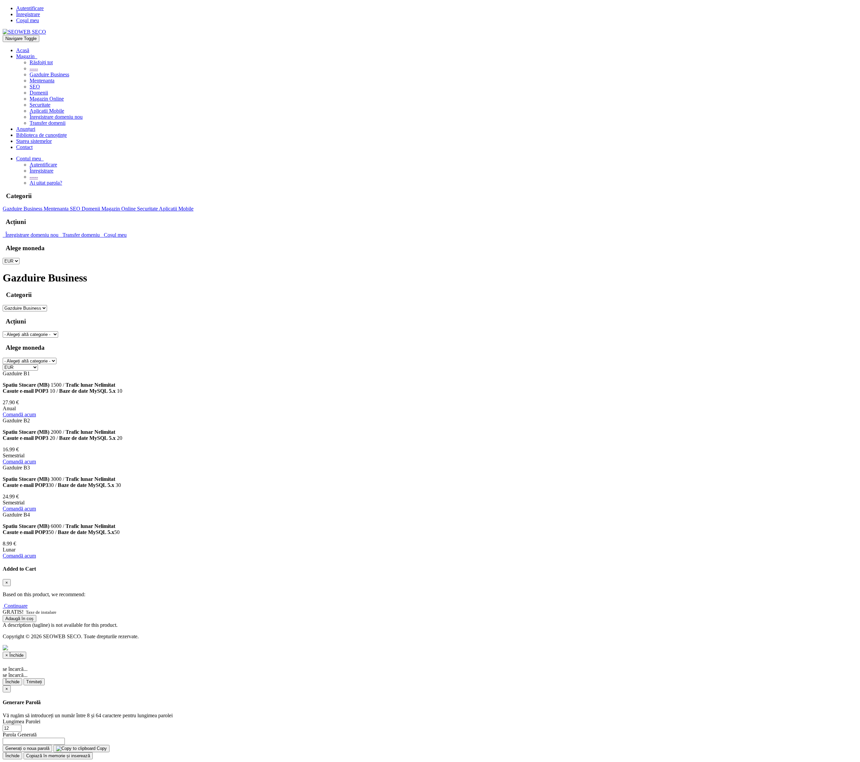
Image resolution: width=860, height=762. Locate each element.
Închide (12, 681)
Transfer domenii (48, 123)
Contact (24, 147)
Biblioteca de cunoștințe (41, 135)
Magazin (26, 56)
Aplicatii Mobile (47, 111)
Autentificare (30, 8)
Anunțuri (25, 129)
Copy (101, 748)
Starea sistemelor (34, 141)
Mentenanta (42, 80)
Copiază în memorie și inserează (58, 755)
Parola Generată (20, 734)
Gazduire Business (49, 74)
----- (34, 68)
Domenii (39, 93)
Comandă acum (19, 414)
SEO (35, 86)
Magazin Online (47, 99)
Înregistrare (28, 14)
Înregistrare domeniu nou (56, 117)
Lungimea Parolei (21, 721)
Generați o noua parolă (27, 748)
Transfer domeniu (80, 235)
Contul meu (30, 158)
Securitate (40, 105)
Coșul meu (27, 20)
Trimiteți (34, 681)
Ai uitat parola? (46, 183)
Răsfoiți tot (41, 62)
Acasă (22, 50)
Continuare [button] (16, 606)
